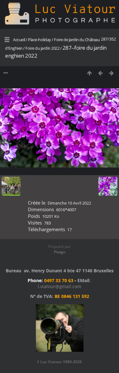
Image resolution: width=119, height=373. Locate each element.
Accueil (19, 39)
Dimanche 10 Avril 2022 (69, 203)
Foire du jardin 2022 (42, 48)
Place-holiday (39, 39)
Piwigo (59, 252)
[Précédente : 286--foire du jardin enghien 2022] (100, 73)
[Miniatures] (89, 73)
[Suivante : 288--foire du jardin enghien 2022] (111, 73)
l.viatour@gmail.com (59, 286)
